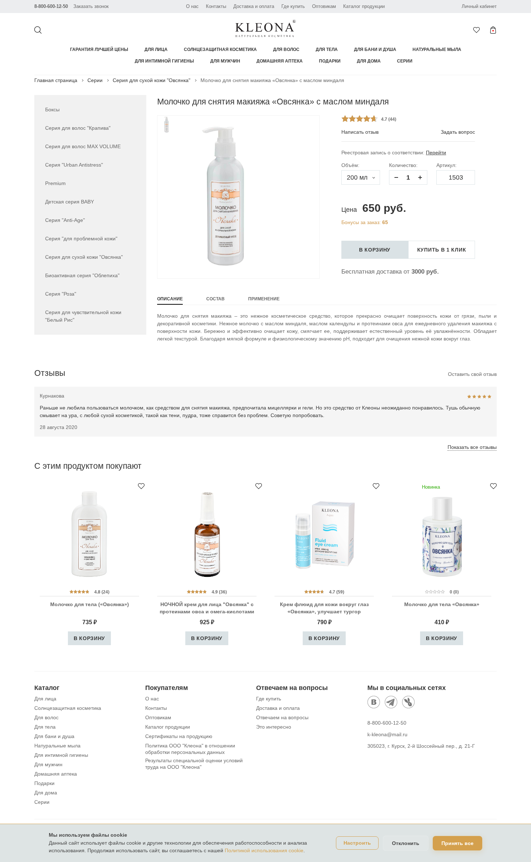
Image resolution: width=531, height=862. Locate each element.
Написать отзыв (360, 132)
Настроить (357, 843)
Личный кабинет (479, 6)
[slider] (359, 118)
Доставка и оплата (253, 6)
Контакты (216, 6)
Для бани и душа (375, 49)
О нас (192, 6)
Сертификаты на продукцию (178, 736)
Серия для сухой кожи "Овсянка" (151, 80)
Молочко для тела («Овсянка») (89, 604)
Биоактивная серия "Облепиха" (82, 275)
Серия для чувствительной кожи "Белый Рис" (83, 316)
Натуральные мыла (437, 49)
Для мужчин (225, 61)
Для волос (286, 49)
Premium (55, 183)
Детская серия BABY (69, 202)
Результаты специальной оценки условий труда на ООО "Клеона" (194, 764)
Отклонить (405, 843)
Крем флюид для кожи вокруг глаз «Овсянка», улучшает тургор (324, 607)
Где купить (293, 6)
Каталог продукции (364, 6)
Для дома (369, 61)
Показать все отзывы (472, 447)
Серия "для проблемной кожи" (81, 238)
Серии (405, 61)
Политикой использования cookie (264, 850)
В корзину (374, 250)
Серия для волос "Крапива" (78, 128)
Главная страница (55, 80)
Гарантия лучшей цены (99, 49)
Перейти (436, 152)
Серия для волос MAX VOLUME (83, 146)
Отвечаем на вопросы (282, 717)
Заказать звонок (91, 6)
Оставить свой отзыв (472, 374)
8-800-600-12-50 (51, 6)
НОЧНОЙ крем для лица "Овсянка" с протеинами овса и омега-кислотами (207, 607)
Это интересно (273, 727)
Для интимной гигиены (164, 61)
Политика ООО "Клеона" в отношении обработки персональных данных (190, 749)
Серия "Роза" (60, 294)
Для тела (327, 49)
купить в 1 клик (441, 250)
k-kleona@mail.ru (387, 734)
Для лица (156, 49)
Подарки (330, 61)
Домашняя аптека (279, 61)
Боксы (52, 109)
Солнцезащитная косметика (220, 49)
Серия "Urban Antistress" (74, 165)
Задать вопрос (458, 132)
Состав (215, 298)
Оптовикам (324, 6)
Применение (264, 298)
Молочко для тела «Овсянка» (441, 604)
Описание (170, 298)
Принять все (457, 843)
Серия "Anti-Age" (65, 220)
